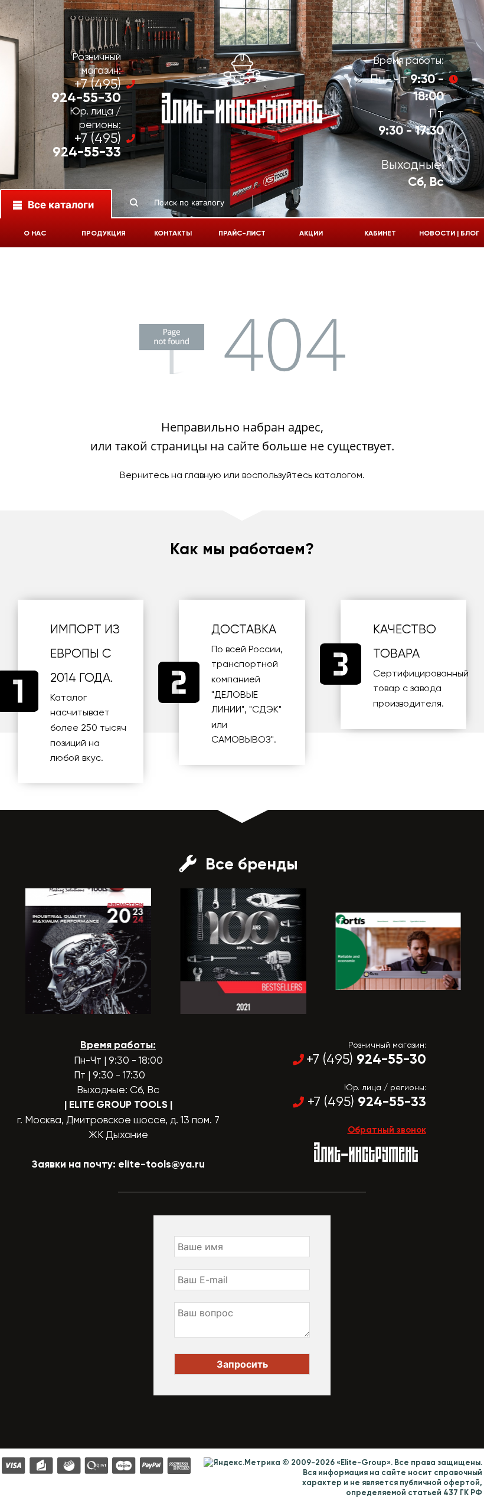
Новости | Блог (449, 233)
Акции (311, 233)
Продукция (103, 233)
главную (203, 474)
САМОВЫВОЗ (241, 739)
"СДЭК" (265, 709)
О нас (35, 233)
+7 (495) (86, 90)
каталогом (338, 474)
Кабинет (380, 233)
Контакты (173, 233)
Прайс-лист (242, 233)
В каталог (76, 1003)
